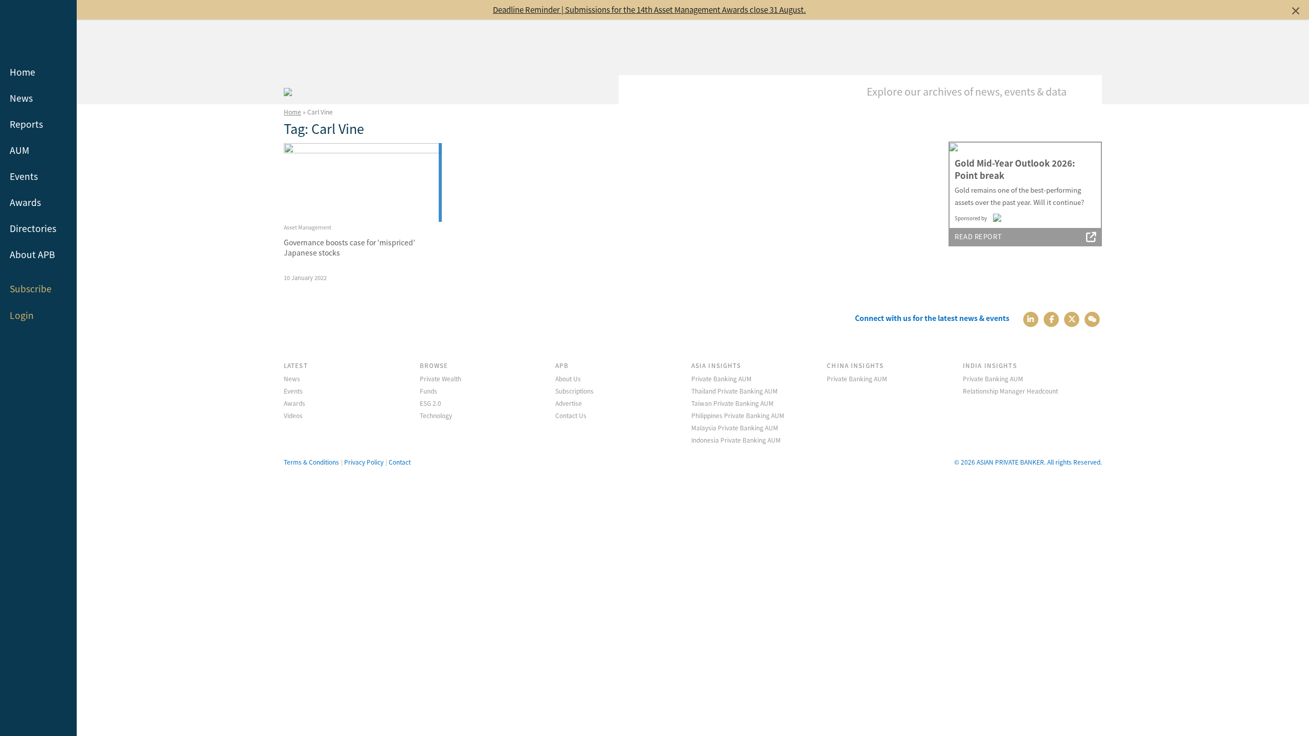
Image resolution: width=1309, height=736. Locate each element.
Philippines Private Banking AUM (737, 415)
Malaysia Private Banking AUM (734, 427)
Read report (978, 236)
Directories (33, 228)
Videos (293, 415)
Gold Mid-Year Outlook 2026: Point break (1015, 169)
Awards (25, 202)
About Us (568, 378)
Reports (26, 124)
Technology (436, 415)
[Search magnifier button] (1086, 90)
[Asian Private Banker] (288, 90)
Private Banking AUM (721, 378)
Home (22, 71)
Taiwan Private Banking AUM (732, 403)
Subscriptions (574, 390)
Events (24, 176)
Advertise (568, 403)
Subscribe (31, 288)
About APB (32, 254)
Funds (428, 390)
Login (22, 315)
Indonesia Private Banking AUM (736, 439)
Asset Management (307, 227)
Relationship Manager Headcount (1010, 390)
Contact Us (570, 415)
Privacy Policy (363, 461)
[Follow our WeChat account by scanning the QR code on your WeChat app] (1092, 318)
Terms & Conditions (311, 461)
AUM (19, 150)
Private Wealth (440, 378)
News (21, 97)
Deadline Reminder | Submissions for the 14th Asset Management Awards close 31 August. (649, 9)
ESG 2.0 (430, 403)
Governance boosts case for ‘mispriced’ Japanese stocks (349, 247)
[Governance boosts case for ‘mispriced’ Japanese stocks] (363, 182)
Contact (400, 461)
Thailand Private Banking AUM (734, 390)
